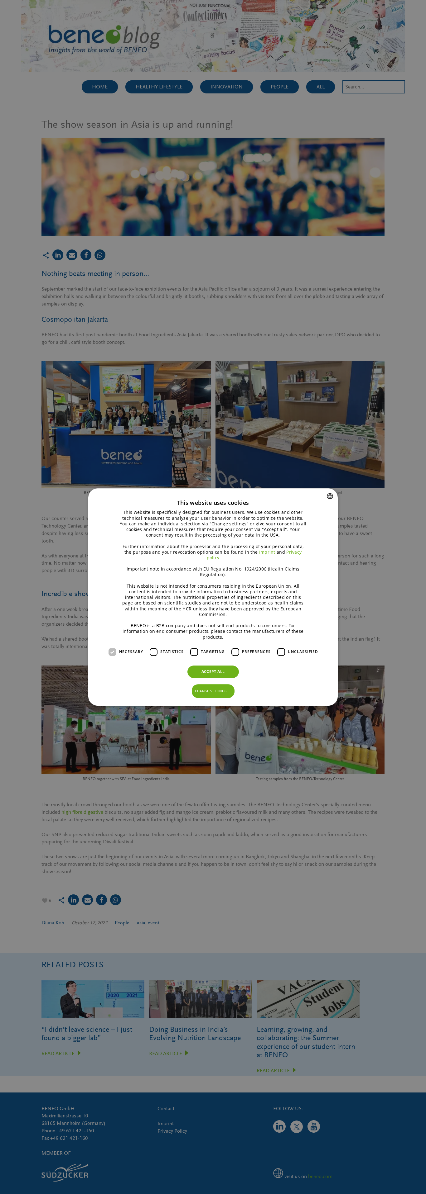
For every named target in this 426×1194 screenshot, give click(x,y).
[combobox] (330, 496)
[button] (213, 691)
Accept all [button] (213, 671)
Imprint (267, 552)
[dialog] (213, 597)
